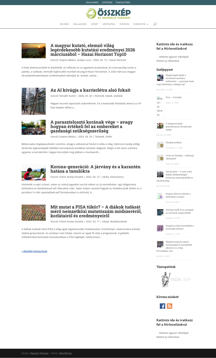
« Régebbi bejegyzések (34, 251)
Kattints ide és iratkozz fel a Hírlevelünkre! (174, 46)
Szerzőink (107, 3)
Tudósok (124, 24)
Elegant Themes (39, 353)
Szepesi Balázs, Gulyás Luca (75, 60)
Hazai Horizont (118, 60)
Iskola (105, 176)
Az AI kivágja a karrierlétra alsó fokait (90, 90)
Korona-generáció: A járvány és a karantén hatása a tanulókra (95, 169)
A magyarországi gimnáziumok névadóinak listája (179, 126)
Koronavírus (117, 176)
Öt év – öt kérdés (174, 97)
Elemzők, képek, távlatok (109, 95)
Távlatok (99, 136)
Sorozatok (139, 24)
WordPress (65, 353)
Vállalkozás (80, 24)
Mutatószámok (118, 221)
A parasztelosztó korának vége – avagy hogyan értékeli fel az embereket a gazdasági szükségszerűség (91, 126)
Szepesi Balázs (67, 136)
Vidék (108, 136)
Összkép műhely (174, 142)
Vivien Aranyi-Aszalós (71, 176)
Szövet (94, 24)
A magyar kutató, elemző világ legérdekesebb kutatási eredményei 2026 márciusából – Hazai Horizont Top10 (92, 49)
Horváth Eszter (67, 95)
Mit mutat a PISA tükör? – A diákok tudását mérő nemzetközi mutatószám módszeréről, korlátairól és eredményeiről (96, 211)
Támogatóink (122, 3)
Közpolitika (109, 24)
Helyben (64, 24)
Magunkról (92, 3)
